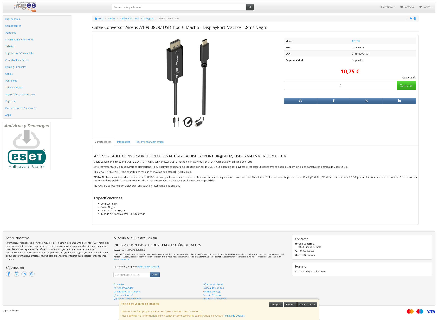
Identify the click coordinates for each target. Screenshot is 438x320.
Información (124, 141)
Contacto (408, 7)
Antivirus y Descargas (215, 298)
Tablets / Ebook (14, 87)
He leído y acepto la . (138, 266)
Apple (8, 114)
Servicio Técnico (212, 295)
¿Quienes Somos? (123, 295)
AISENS (356, 41)
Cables (9, 73)
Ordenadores (12, 19)
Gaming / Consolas (15, 67)
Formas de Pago (212, 291)
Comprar (406, 85)
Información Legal (213, 284)
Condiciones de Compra (126, 291)
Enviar (155, 274)
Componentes (13, 25)
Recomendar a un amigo (150, 141)
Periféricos (11, 80)
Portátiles (10, 32)
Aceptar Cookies (307, 304)
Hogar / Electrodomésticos (20, 94)
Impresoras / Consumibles (19, 53)
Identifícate (388, 7)
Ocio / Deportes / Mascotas (20, 108)
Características (103, 141)
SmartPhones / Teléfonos (19, 39)
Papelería (10, 101)
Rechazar (290, 304)
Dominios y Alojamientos (127, 298)
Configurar (276, 304)
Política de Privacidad (121, 259)
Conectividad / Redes (17, 60)
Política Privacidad (123, 288)
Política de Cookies (234, 315)
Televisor (10, 46)
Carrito (426, 7)
